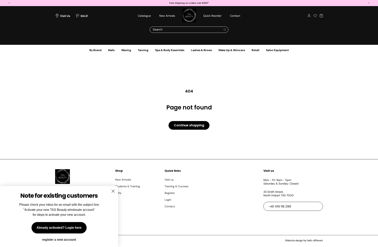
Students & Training (127, 186)
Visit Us (65, 15)
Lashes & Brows (201, 50)
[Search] (225, 29)
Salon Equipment (277, 50)
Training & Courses (176, 186)
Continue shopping (189, 125)
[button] (321, 15)
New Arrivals (123, 179)
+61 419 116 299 (280, 206)
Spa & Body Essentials (169, 50)
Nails (111, 50)
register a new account (59, 239)
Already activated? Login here (59, 227)
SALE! (84, 15)
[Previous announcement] (9, 3)
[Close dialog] (113, 191)
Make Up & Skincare (232, 50)
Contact (170, 206)
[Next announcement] (368, 3)
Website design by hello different (304, 240)
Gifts (118, 193)
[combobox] (189, 30)
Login (168, 199)
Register (170, 193)
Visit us (169, 179)
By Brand (95, 50)
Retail (255, 50)
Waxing (126, 50)
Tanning (143, 50)
